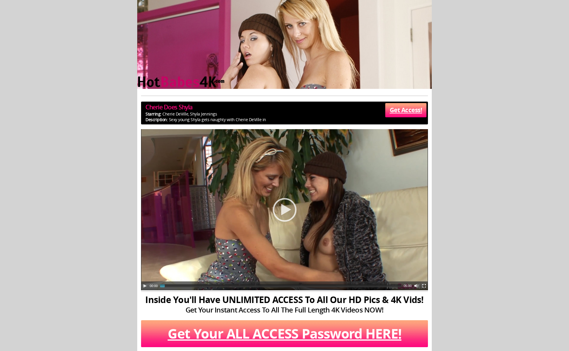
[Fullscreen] (424, 285)
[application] (284, 209)
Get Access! (406, 110)
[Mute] (416, 285)
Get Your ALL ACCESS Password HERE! (285, 333)
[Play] (145, 285)
